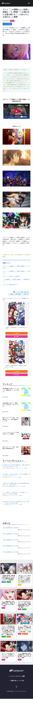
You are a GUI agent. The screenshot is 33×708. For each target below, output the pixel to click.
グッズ (19, 584)
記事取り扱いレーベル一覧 (17, 680)
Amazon (17, 333)
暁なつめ (26, 292)
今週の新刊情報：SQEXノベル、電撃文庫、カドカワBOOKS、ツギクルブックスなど (10, 405)
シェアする (7, 24)
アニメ (12, 20)
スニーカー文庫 (19, 292)
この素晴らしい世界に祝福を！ (15, 294)
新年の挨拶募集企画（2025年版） (11, 533)
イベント (8, 581)
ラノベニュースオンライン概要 (17, 676)
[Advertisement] (16, 514)
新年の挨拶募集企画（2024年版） (11, 540)
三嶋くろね (26, 294)
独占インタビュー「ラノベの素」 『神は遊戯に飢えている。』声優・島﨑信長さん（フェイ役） (11, 419)
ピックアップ (25, 633)
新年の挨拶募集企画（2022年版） (11, 552)
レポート (8, 636)
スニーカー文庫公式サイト (10, 284)
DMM (17, 336)
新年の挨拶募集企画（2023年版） (11, 546)
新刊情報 (3, 581)
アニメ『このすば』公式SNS (11, 276)
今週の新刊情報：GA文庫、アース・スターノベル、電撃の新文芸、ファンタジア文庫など (11, 390)
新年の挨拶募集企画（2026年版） (11, 527)
